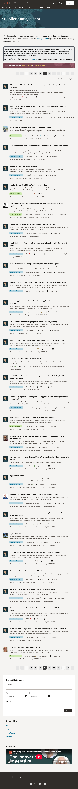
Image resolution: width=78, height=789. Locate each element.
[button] (66, 79)
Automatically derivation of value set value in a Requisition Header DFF (35, 552)
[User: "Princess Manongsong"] (5, 398)
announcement (33, 59)
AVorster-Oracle (30, 656)
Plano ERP (29, 387)
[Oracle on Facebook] (30, 784)
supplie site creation (17, 476)
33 (31, 74)
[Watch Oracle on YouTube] (45, 784)
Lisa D (28, 175)
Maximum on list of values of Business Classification (28, 571)
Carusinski (29, 524)
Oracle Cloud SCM (26, 65)
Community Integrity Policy (56, 777)
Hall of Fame (31, 7)
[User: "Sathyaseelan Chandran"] (5, 205)
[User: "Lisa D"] (5, 168)
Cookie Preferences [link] (70, 777)
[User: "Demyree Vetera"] (5, 535)
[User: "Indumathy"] (5, 147)
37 (49, 74)
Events (21, 7)
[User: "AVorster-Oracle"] (5, 649)
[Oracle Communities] (54, 3)
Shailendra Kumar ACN (32, 136)
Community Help (19, 777)
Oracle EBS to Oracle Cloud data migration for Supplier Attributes (32, 589)
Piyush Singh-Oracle (63, 97)
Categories (6, 7)
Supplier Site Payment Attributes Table (23, 166)
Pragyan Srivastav (15, 97)
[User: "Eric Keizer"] (5, 572)
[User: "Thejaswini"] (5, 419)
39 (58, 74)
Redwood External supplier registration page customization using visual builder (38, 282)
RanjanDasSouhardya (33, 598)
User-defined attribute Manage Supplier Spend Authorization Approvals (35, 264)
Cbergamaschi (29, 194)
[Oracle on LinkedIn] (40, 784)
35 (40, 74)
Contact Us (28, 777)
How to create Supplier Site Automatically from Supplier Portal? (32, 418)
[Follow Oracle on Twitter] (35, 784)
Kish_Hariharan (24, 197)
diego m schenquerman (33, 312)
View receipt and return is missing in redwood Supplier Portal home (33, 224)
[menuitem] (61, 3)
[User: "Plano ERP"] (5, 377)
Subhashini (22, 640)
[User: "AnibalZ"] (5, 360)
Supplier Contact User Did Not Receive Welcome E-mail (29, 185)
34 (36, 74)
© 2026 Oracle (6, 777)
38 (54, 74)
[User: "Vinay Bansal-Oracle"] (5, 496)
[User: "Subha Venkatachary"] (5, 265)
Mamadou (29, 117)
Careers (43, 779)
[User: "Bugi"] (5, 244)
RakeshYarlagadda (24, 159)
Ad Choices (36, 779)
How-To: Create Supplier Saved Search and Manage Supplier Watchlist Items (37, 340)
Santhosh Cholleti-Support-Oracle (29, 411)
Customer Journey (45, 7)
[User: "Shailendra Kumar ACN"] (5, 129)
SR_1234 (28, 291)
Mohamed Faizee (31, 233)
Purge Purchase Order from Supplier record (25, 647)
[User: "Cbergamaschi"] (5, 187)
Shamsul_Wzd (30, 447)
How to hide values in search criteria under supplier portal (30, 127)
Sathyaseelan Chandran (32, 214)
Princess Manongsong (33, 408)
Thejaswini (28, 426)
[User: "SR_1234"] (5, 284)
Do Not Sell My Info (43, 777)
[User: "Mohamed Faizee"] (5, 226)
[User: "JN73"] (5, 609)
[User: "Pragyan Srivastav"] (5, 86)
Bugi (27, 254)
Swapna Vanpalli (31, 561)
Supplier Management (41, 65)
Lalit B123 (29, 484)
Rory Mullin (22, 275)
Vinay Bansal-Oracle (32, 503)
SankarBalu (22, 236)
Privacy (35, 777)
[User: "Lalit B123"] (5, 477)
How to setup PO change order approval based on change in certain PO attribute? (38, 629)
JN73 (27, 619)
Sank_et (21, 294)
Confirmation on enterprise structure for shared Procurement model (34, 494)
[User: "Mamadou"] (5, 108)
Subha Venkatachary (32, 272)
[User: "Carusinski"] (5, 514)
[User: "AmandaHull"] (5, 323)
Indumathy (29, 157)
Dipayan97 (29, 637)
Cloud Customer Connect (19, 3)
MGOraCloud (23, 178)
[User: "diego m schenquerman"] (5, 302)
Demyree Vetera (31, 542)
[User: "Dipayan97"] (5, 630)
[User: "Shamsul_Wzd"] (5, 438)
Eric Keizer (29, 579)
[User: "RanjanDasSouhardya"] (5, 591)
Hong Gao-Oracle (31, 349)
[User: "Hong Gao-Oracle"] (5, 342)
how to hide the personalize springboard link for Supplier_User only (33, 322)
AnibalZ (12, 367)
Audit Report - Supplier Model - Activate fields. (26, 359)
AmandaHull (30, 330)
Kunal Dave (29, 466)
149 (68, 74)
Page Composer (15, 534)
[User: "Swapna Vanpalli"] (5, 554)
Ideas (14, 7)
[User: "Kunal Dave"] (5, 459)
